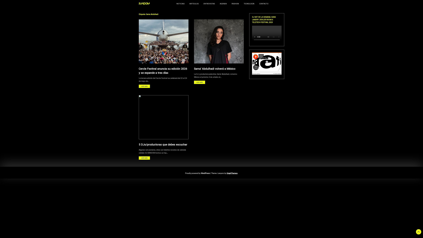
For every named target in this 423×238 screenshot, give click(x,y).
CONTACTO (263, 4)
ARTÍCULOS (194, 4)
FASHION (235, 4)
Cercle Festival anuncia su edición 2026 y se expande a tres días (163, 71)
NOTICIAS (181, 4)
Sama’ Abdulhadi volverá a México (214, 69)
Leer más (144, 86)
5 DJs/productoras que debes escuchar (163, 145)
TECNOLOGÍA (249, 4)
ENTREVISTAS (209, 4)
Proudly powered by (197, 173)
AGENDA (223, 4)
